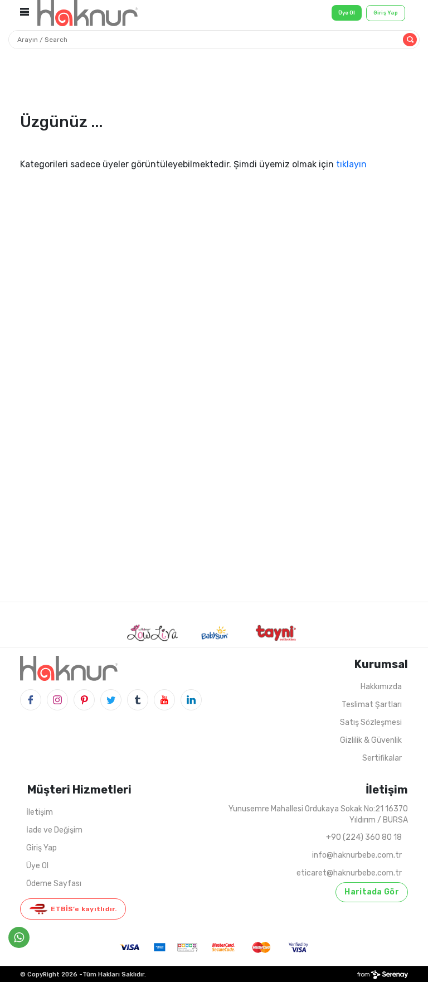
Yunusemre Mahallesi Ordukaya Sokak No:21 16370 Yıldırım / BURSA (318, 814)
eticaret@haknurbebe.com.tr (349, 873)
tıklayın (351, 164)
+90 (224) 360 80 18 (364, 837)
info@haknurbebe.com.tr (357, 855)
